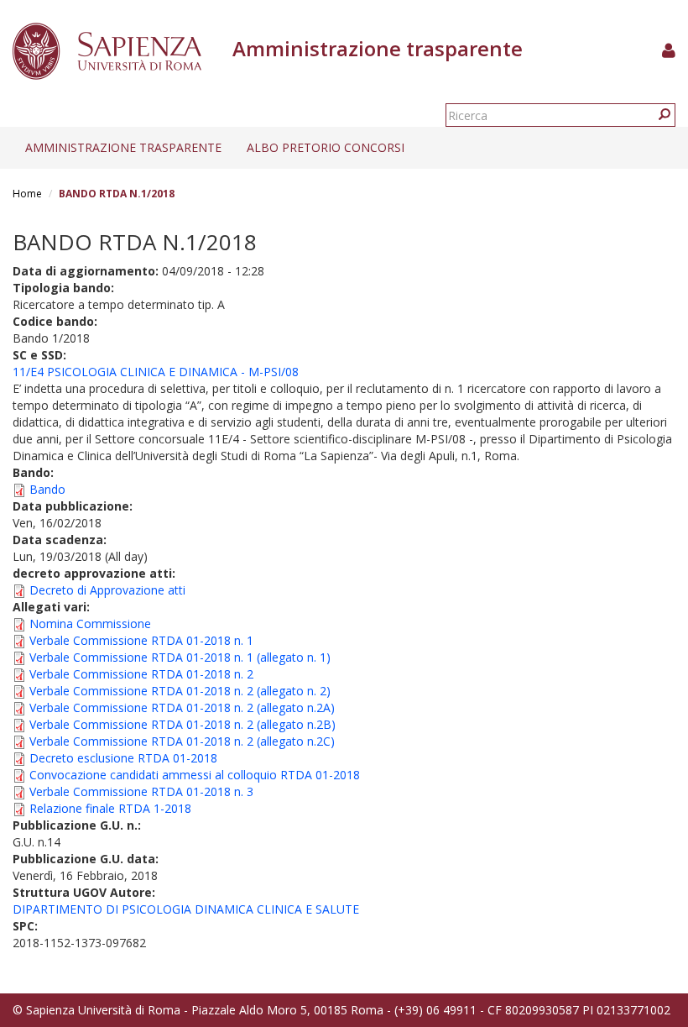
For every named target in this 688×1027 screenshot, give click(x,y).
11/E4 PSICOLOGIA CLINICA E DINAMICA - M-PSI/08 (156, 372)
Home (27, 193)
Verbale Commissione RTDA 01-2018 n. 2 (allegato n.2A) (182, 707)
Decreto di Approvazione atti (107, 590)
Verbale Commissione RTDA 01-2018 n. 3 (141, 791)
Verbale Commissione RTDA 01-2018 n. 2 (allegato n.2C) (182, 741)
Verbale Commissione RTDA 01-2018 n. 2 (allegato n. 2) (180, 691)
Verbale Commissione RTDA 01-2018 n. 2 (141, 674)
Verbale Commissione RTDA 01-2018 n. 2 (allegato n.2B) (182, 724)
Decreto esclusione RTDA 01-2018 (123, 758)
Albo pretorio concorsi (325, 147)
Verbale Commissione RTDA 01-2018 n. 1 (141, 640)
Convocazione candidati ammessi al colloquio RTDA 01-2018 (194, 775)
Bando (47, 489)
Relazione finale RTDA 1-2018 (110, 808)
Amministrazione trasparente (123, 147)
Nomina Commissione (90, 623)
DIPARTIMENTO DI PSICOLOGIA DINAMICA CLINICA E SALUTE (186, 909)
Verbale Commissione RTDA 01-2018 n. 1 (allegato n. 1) (180, 657)
